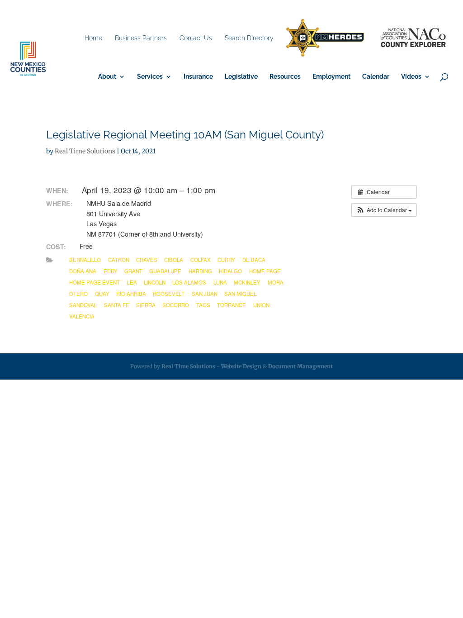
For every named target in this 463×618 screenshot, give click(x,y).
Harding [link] (200, 271)
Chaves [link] (146, 259)
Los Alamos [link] (189, 282)
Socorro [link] (175, 305)
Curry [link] (226, 259)
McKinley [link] (247, 282)
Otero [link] (78, 293)
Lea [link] (132, 282)
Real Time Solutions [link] (85, 151)
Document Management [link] (300, 366)
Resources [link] (285, 76)
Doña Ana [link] (82, 271)
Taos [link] (203, 305)
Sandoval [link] (83, 305)
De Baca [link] (253, 259)
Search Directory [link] (249, 38)
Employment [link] (331, 76)
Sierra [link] (146, 305)
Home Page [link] (265, 271)
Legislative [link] (241, 76)
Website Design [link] (241, 366)
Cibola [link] (173, 259)
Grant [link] (133, 271)
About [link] (107, 76)
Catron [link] (118, 259)
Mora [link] (275, 282)
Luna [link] (220, 282)
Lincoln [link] (154, 282)
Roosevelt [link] (168, 293)
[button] (384, 210)
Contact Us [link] (196, 38)
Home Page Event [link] (94, 282)
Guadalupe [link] (165, 271)
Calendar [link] (375, 76)
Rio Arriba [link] (131, 293)
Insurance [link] (198, 76)
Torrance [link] (231, 305)
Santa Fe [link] (116, 305)
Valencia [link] (81, 316)
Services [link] (150, 76)
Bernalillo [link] (85, 259)
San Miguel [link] (240, 293)
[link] (325, 38)
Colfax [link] (200, 259)
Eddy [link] (111, 271)
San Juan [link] (204, 293)
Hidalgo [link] (230, 271)
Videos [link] (411, 76)
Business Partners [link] (141, 38)
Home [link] (93, 38)
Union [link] (261, 305)
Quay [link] (102, 293)
